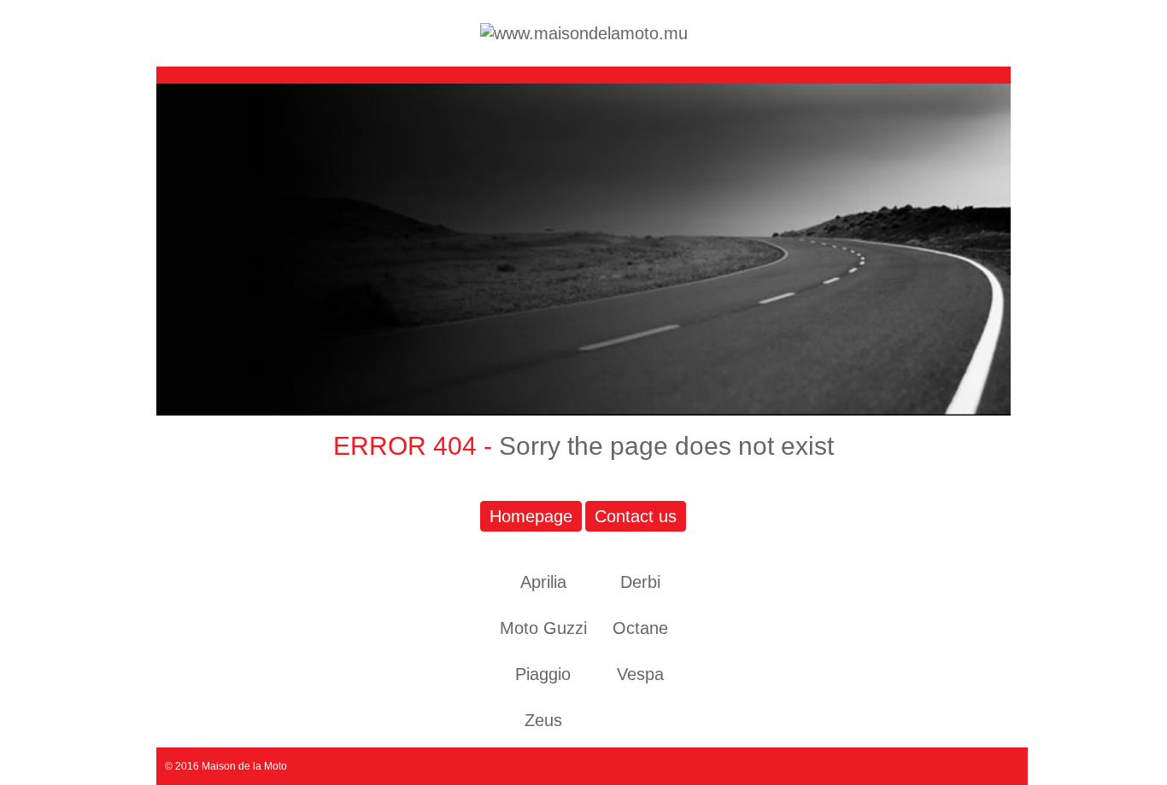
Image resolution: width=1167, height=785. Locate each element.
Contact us (636, 516)
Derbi (640, 582)
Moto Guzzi (543, 628)
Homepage (531, 516)
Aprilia (543, 582)
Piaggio (543, 674)
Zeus (543, 720)
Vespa (640, 674)
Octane (640, 628)
